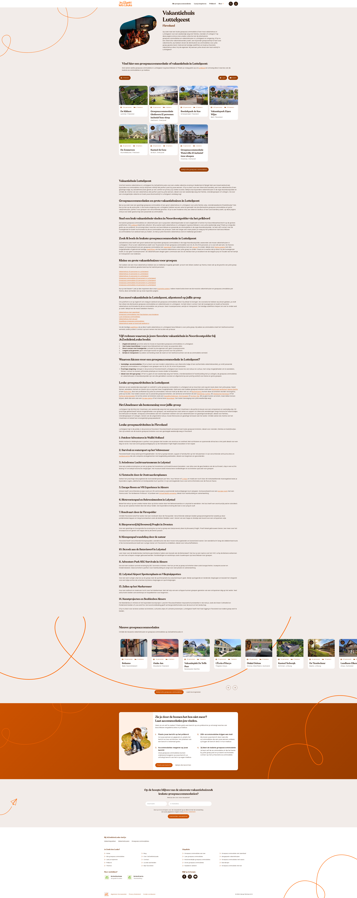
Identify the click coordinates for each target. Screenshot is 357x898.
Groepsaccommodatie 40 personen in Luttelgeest (137, 285)
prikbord (202, 68)
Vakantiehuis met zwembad (129, 312)
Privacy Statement (135, 894)
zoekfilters (134, 327)
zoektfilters (151, 249)
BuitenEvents (197, 391)
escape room (222, 491)
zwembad (167, 247)
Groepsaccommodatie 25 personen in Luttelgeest (137, 280)
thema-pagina (219, 247)
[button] (223, 3)
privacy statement (189, 812)
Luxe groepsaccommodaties (129, 317)
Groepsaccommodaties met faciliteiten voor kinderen (139, 314)
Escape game (147, 398)
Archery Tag (194, 396)
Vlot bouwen (183, 396)
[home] (125, 3)
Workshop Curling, (204, 394)
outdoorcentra (124, 456)
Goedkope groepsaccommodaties (131, 321)
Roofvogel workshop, (219, 389)
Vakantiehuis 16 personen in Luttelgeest (133, 276)
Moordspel (171, 398)
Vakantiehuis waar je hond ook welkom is (134, 323)
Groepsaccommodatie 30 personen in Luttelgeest (137, 283)
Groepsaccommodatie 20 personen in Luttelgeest (137, 278)
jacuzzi (195, 247)
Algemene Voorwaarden (119, 894)
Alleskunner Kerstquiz (221, 394)
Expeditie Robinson (171, 396)
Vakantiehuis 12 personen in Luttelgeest (133, 274)
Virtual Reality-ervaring (167, 493)
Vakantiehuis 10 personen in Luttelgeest (133, 271)
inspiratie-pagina (163, 289)
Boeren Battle (233, 389)
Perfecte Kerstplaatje (127, 396)
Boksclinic (127, 391)
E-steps (184, 479)
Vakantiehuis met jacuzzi (128, 319)
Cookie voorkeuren (149, 894)
